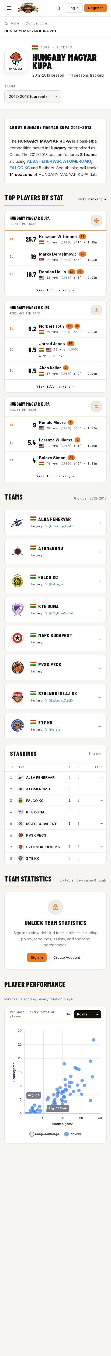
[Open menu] (9, 8)
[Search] (58, 8)
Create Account (66, 957)
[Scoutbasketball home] (28, 8)
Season (10, 86)
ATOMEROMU (77, 161)
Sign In (37, 957)
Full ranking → (92, 199)
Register (95, 8)
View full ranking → (55, 290)
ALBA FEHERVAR (44, 161)
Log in (74, 8)
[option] (70, 239)
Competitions (37, 23)
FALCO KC (19, 167)
